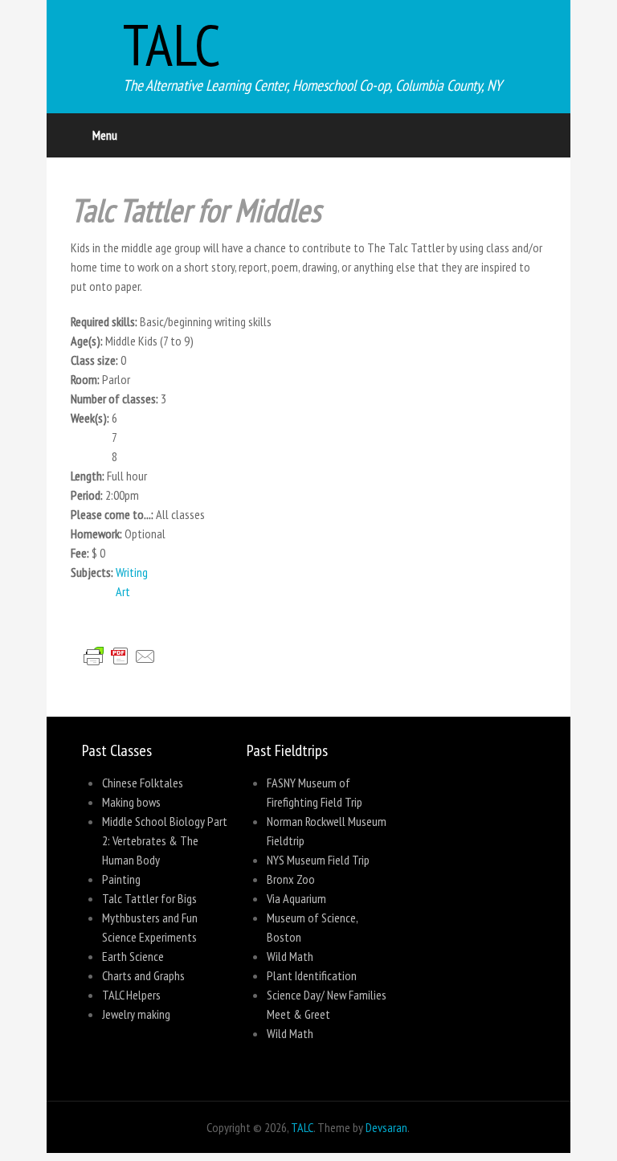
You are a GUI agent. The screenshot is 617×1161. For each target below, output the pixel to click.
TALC (172, 44)
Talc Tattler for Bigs (149, 898)
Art (123, 591)
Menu (104, 135)
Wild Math (290, 956)
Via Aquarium (296, 898)
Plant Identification (312, 975)
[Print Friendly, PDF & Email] (126, 675)
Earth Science (133, 956)
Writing (132, 572)
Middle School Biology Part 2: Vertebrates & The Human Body (164, 840)
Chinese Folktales (142, 783)
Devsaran (386, 1127)
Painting (121, 879)
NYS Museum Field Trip (318, 860)
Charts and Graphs (143, 975)
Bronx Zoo (291, 879)
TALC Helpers (131, 995)
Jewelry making (136, 1014)
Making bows (131, 802)
